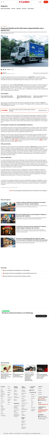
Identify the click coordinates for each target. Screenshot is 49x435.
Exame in (33, 394)
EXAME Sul (24, 396)
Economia (2, 401)
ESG (1, 403)
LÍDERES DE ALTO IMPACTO (3, 395)
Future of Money (9, 400)
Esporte (9, 392)
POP (8, 404)
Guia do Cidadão (15, 391)
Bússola (23, 398)
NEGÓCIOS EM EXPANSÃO (5, 8)
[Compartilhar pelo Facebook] (3, 69)
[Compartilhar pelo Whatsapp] (1, 69)
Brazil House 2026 (24, 394)
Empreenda (33, 407)
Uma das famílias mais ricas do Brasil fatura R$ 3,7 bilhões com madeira (17, 276)
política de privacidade (26, 433)
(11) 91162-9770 (43, 400)
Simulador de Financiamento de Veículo (16, 415)
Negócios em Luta (24, 412)
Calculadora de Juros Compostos (16, 411)
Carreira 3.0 (33, 396)
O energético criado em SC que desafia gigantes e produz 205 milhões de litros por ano (20, 273)
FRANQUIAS (18, 8)
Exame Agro (9, 395)
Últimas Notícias (2, 391)
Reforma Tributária (23, 391)
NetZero (16, 187)
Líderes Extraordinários (24, 409)
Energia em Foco (25, 403)
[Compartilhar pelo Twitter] (9, 69)
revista (32, 390)
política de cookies (17, 433)
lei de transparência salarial (35, 433)
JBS (12, 187)
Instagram (40, 392)
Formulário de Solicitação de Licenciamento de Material (43, 410)
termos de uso (11, 433)
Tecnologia (10, 397)
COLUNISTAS (3, 415)
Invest (2, 411)
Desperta (32, 398)
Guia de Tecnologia (16, 394)
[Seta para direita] (46, 8)
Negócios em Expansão (24, 428)
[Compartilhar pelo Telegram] (7, 69)
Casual (9, 388)
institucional (5, 433)
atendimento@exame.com (43, 404)
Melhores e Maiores (24, 422)
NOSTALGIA (24, 8)
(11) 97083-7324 (43, 416)
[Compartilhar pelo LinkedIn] (5, 69)
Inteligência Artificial (3, 409)
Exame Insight (2, 406)
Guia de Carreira (15, 400)
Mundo (9, 386)
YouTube (39, 388)
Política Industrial (23, 415)
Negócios (4, 6)
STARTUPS (13, 8)
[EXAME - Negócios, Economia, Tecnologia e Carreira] (24, 2)
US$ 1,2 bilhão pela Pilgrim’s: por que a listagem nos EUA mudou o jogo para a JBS (24, 97)
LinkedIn (39, 390)
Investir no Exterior (24, 406)
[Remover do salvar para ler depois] (12, 69)
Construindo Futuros (24, 401)
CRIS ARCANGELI (30, 8)
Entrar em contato (41, 398)
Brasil (2, 398)
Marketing (9, 390)
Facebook (40, 394)
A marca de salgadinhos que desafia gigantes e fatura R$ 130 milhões (17, 270)
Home (1, 26)
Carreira (2, 400)
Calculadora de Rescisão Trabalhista (16, 407)
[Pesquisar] (4, 2)
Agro (32, 405)
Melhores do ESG (24, 425)
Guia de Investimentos (16, 397)
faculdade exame (33, 387)
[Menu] (1, 2)
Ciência (9, 402)
